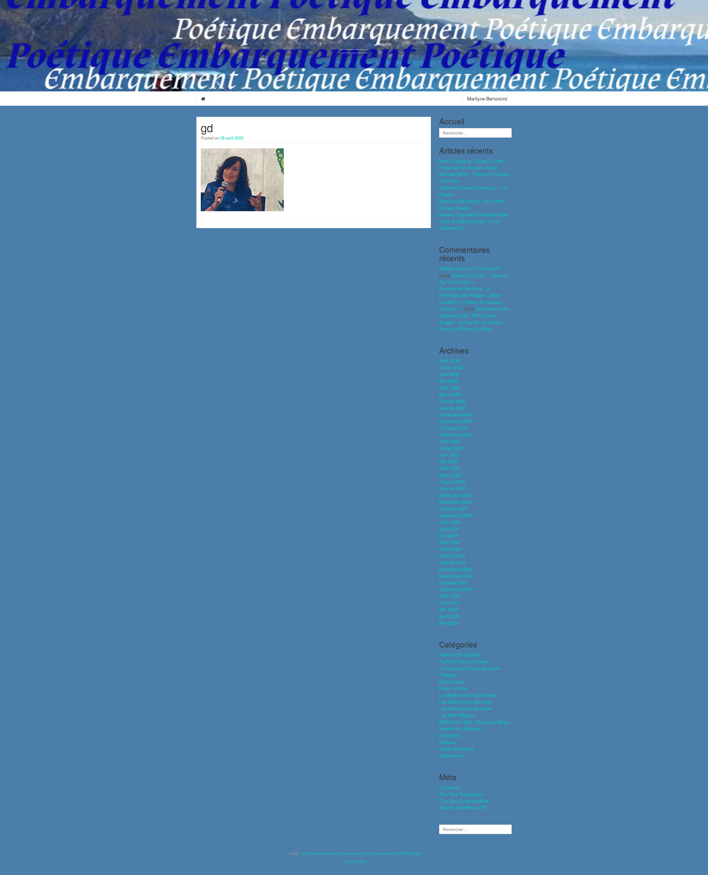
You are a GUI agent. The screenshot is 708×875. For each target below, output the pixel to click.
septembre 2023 (456, 588)
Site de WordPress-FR (462, 807)
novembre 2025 (455, 420)
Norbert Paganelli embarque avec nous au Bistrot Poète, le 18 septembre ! (474, 221)
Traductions (451, 755)
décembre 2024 (455, 495)
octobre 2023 (453, 582)
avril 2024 (449, 541)
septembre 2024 (456, 515)
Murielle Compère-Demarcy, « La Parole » (473, 191)
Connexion (450, 787)
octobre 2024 (453, 508)
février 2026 (452, 401)
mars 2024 (450, 548)
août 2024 (449, 521)
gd (207, 127)
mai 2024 (448, 535)
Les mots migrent (457, 714)
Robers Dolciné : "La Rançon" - (471, 268)
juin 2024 (449, 528)
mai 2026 (448, 380)
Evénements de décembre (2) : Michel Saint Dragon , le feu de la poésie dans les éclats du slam (474, 318)
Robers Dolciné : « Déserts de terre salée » (473, 278)
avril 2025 (449, 467)
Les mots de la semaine (465, 708)
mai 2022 (448, 622)
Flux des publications (461, 794)
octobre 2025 (453, 427)
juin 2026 (449, 373)
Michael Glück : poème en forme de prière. (474, 177)
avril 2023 (449, 616)
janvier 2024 (452, 562)
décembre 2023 (455, 569)
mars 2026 (450, 394)
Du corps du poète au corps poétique (469, 671)
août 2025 (449, 441)
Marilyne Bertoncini (487, 98)
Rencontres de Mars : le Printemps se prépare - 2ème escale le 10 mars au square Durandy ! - (470, 298)
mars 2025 (450, 474)
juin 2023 (449, 602)
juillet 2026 (451, 367)
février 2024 (452, 555)
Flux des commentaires (464, 800)
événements (452, 681)
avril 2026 (449, 387)
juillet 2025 (451, 448)
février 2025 (452, 481)
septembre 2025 (456, 434)
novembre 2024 (455, 501)
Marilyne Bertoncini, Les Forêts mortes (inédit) (471, 204)
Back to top (355, 861)
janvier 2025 (452, 488)
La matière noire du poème (467, 694)
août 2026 (449, 360)
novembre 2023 (455, 575)
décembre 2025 (455, 414)
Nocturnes (449, 735)
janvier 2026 (452, 407)
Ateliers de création (460, 654)
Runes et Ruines (456, 748)
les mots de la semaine (465, 701)
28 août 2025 (231, 138)
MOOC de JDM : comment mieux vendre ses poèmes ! (474, 725)
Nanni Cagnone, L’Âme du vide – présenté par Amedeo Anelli (473, 164)
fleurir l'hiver (453, 688)
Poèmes (447, 742)
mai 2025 (448, 461)
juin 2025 (449, 454)
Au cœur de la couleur (464, 661)
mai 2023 (448, 609)
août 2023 (449, 595)
